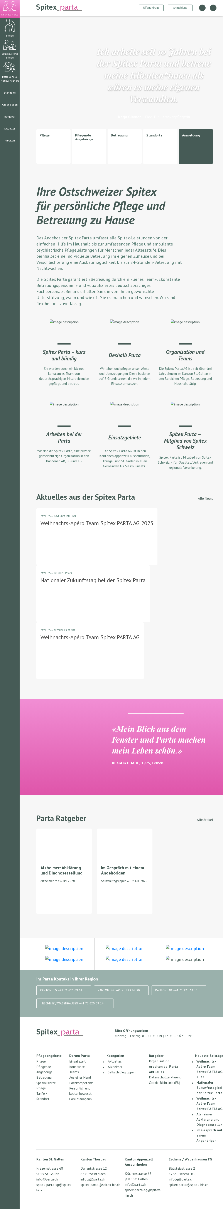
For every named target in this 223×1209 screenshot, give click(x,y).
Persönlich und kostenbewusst (80, 1091)
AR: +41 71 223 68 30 (176, 990)
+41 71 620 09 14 (72, 1003)
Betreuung (44, 1077)
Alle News (205, 498)
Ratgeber (156, 1055)
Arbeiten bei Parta (163, 1066)
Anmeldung (180, 8)
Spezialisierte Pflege (46, 1085)
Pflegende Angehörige (44, 1069)
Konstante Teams (77, 1069)
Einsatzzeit (77, 1061)
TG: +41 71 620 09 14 (61, 990)
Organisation (159, 1061)
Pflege (41, 1061)
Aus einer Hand (80, 1077)
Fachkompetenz (81, 1083)
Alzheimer (115, 1066)
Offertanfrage (151, 8)
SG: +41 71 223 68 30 (119, 990)
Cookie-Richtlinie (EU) (164, 1082)
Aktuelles (115, 1061)
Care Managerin (80, 1099)
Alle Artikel (205, 819)
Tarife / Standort (42, 1096)
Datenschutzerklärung (165, 1077)
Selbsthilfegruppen (121, 1072)
